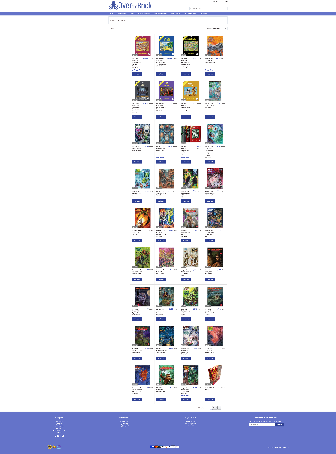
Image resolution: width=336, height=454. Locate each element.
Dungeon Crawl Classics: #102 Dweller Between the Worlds (161, 233)
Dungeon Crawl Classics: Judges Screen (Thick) (160, 148)
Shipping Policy (125, 425)
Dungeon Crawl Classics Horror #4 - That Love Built (161, 350)
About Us (59, 423)
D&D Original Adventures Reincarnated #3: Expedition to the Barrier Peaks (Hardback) (185, 63)
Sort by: (209, 28)
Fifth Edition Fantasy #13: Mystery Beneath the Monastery (137, 311)
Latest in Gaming (190, 421)
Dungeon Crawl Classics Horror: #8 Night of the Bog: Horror (185, 390)
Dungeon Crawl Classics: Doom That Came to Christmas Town (185, 351)
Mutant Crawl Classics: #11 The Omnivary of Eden (137, 148)
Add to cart (137, 74)
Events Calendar (59, 427)
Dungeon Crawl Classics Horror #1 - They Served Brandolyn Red (210, 194)
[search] (190, 8)
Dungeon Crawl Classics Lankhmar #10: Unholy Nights (186, 194)
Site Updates (190, 425)
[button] (136, 70)
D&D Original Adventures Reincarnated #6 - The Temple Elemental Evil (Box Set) (137, 108)
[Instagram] (61, 436)
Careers (59, 432)
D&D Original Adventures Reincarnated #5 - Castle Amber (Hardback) (186, 107)
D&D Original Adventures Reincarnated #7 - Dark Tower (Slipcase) (186, 150)
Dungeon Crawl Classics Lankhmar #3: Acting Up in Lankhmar (137, 390)
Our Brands (59, 421)
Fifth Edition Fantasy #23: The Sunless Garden (137, 350)
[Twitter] (55, 436)
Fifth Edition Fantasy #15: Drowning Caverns (161, 389)
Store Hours (59, 425)
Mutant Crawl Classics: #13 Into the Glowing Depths (185, 311)
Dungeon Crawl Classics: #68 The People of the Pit (137, 271)
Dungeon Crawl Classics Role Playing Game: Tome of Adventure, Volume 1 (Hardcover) (209, 152)
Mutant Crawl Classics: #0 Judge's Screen (160, 271)
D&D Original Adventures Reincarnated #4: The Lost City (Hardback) (161, 107)
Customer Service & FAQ (59, 430)
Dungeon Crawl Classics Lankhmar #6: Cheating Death (186, 272)
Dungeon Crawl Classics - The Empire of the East (210, 60)
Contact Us (59, 428)
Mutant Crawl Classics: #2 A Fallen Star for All (209, 350)
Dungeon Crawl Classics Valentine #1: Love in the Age (209, 233)
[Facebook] (58, 436)
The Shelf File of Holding (209, 388)
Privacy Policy (125, 423)
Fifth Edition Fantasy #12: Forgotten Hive (209, 271)
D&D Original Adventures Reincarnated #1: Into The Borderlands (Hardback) (136, 63)
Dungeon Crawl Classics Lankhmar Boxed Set (161, 193)
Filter (112, 28)
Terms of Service (124, 421)
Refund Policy (125, 427)
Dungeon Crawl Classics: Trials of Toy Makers (209, 105)
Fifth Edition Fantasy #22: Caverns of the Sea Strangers (210, 311)
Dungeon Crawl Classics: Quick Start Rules (136, 232)
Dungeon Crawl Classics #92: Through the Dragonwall (160, 311)
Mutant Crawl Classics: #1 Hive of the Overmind (136, 193)
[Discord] (63, 436)
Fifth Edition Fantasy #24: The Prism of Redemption (185, 233)
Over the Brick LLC (283, 447)
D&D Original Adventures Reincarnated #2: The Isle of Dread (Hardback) (161, 62)
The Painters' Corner (190, 423)
